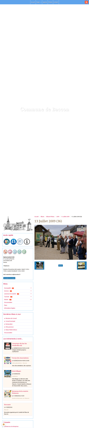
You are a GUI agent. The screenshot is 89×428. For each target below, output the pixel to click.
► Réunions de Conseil (10, 318)
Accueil (33, 2)
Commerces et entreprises (11, 426)
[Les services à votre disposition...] (14, 241)
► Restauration (8, 324)
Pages (38, 2)
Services (7, 291)
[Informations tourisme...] (27, 241)
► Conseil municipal (9, 321)
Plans (5, 305)
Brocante (7, 404)
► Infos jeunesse (9, 327)
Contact (56, 2)
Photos (50, 2)
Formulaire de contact (9, 278)
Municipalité (8, 288)
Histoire (7, 299)
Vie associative (8, 302)
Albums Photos (50, 216)
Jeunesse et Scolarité (11, 293)
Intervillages (16, 371)
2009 (57, 216)
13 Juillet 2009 (65, 216)
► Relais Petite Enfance (10, 329)
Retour (60, 265)
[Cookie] (4, 424)
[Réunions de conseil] (20, 241)
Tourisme (8, 296)
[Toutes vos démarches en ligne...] (6, 241)
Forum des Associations (20, 358)
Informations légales (9, 308)
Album (42, 216)
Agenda (45, 2)
